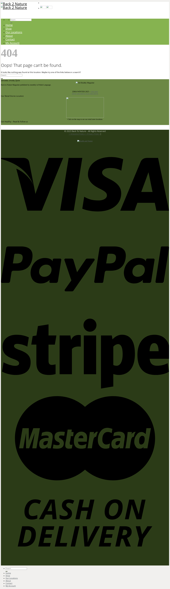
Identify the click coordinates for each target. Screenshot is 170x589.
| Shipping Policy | (78, 134)
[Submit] (2, 78)
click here (94, 92)
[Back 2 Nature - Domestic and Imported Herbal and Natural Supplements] (20, 5)
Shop (9, 28)
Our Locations (14, 32)
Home (9, 25)
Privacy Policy (93, 134)
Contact (10, 39)
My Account (12, 43)
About (9, 36)
